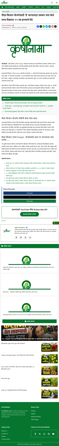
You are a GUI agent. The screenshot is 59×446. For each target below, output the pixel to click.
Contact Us (5, 433)
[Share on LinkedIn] (49, 26)
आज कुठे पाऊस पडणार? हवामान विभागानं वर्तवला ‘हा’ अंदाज (22, 178)
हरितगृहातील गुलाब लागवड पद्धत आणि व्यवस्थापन (13, 343)
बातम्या (8, 11)
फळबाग (18, 7)
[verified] (13, 25)
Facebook (30, 193)
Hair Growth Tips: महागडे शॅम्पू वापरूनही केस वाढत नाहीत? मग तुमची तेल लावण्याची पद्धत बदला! (27, 339)
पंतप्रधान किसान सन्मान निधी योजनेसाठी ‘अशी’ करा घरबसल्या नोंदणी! (23, 103)
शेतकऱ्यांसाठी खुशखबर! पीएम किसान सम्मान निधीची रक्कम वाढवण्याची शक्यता (25, 111)
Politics (33, 411)
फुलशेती (24, 7)
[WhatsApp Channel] (30, 237)
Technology (34, 419)
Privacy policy (6, 439)
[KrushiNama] (5, 2)
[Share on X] (41, 26)
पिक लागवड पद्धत (9, 7)
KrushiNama (8, 25)
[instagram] (49, 434)
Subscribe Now (29, 214)
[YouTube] (53, 434)
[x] (25, 237)
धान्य (43, 7)
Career (4, 436)
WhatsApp (30, 201)
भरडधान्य (48, 7)
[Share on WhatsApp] (43, 26)
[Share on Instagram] (52, 26)
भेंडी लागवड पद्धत (5, 378)
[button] (52, 3)
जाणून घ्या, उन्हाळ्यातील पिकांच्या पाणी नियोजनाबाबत (14, 390)
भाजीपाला (30, 7)
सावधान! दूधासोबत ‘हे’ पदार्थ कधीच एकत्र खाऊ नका (20, 171)
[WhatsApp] (44, 434)
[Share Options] (55, 26)
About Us (4, 431)
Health (33, 414)
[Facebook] (16, 237)
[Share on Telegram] (46, 26)
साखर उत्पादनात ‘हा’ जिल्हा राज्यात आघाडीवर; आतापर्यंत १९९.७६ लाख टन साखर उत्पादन (30, 168)
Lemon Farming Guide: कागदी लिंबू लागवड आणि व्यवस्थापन (17, 355)
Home (3, 11)
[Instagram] (21, 237)
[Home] (2, 7)
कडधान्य (37, 7)
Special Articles (36, 416)
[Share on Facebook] (38, 26)
